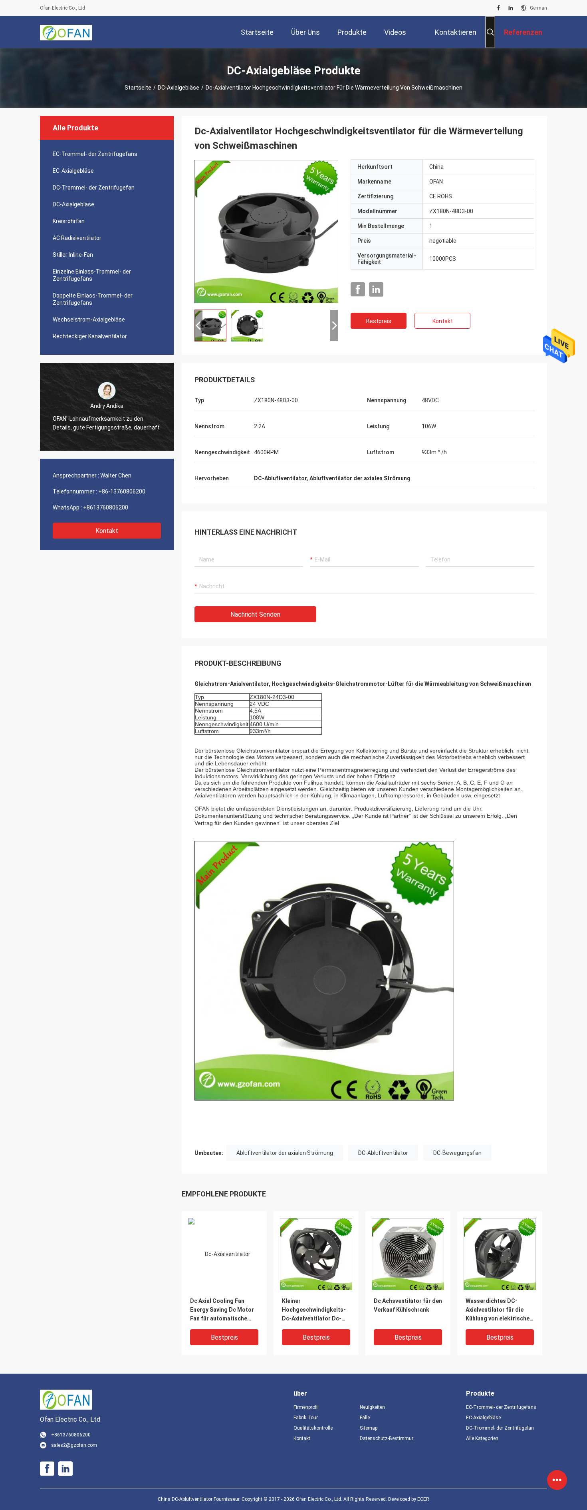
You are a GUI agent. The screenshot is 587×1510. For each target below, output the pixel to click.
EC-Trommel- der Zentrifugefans (95, 154)
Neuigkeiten (372, 1407)
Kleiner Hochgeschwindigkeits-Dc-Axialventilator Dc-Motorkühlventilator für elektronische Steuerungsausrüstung (314, 1310)
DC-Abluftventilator (383, 1153)
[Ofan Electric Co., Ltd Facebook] (498, 8)
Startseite (138, 87)
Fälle (365, 1417)
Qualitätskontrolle (313, 1428)
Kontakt (106, 531)
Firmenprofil (306, 1407)
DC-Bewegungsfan (457, 1153)
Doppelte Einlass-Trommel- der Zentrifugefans (93, 299)
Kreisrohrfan (69, 221)
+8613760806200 (105, 507)
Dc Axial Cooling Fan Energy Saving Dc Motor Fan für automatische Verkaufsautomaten (222, 1310)
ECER (423, 1499)
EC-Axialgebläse (73, 171)
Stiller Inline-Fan (73, 255)
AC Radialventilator (77, 238)
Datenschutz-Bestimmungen (386, 1438)
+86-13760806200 (121, 491)
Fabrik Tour (306, 1417)
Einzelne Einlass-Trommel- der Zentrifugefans (92, 275)
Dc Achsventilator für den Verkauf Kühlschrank (408, 1305)
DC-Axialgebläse (178, 87)
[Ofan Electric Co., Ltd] (66, 32)
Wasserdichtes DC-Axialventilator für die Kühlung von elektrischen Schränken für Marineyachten (499, 1310)
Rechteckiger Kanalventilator (90, 336)
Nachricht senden (255, 614)
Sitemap (368, 1428)
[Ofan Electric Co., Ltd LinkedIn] (511, 8)
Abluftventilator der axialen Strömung (284, 1153)
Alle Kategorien (482, 1438)
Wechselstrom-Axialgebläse (89, 319)
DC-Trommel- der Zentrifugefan (94, 187)
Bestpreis (378, 321)
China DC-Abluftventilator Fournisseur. (200, 1499)
